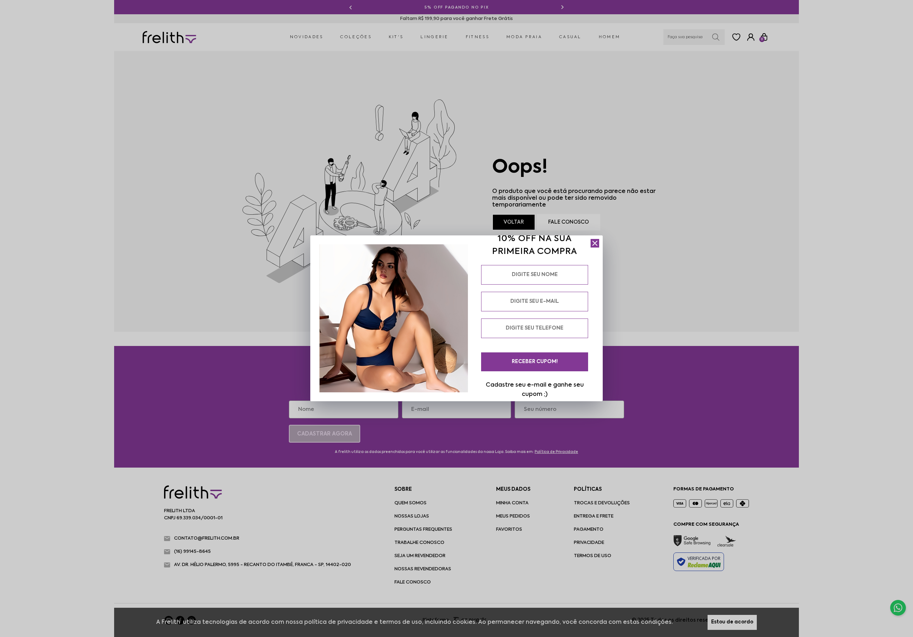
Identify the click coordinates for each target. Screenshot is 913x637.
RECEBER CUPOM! (535, 361)
